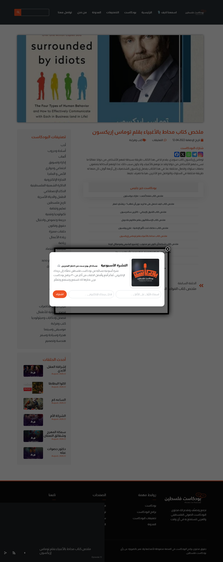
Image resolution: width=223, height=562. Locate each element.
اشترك (60, 294)
